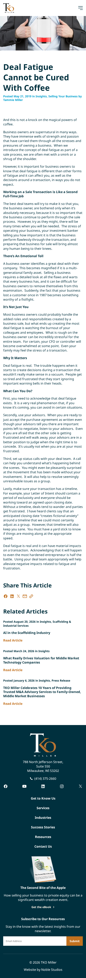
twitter (80, 786)
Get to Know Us (43, 798)
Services (43, 808)
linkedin (43, 786)
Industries (43, 817)
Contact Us (43, 846)
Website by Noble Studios (43, 969)
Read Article (12, 640)
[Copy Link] (31, 596)
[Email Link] (24, 596)
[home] (8, 8)
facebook (5, 786)
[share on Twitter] (18, 596)
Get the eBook (41, 907)
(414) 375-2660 (45, 778)
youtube (24, 786)
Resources (43, 836)
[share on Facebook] (5, 596)
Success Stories (43, 827)
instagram (61, 786)
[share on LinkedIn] (12, 596)
